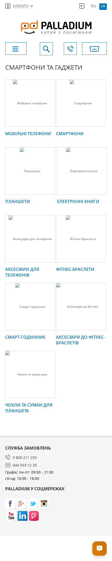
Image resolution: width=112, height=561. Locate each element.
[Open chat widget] (99, 548)
